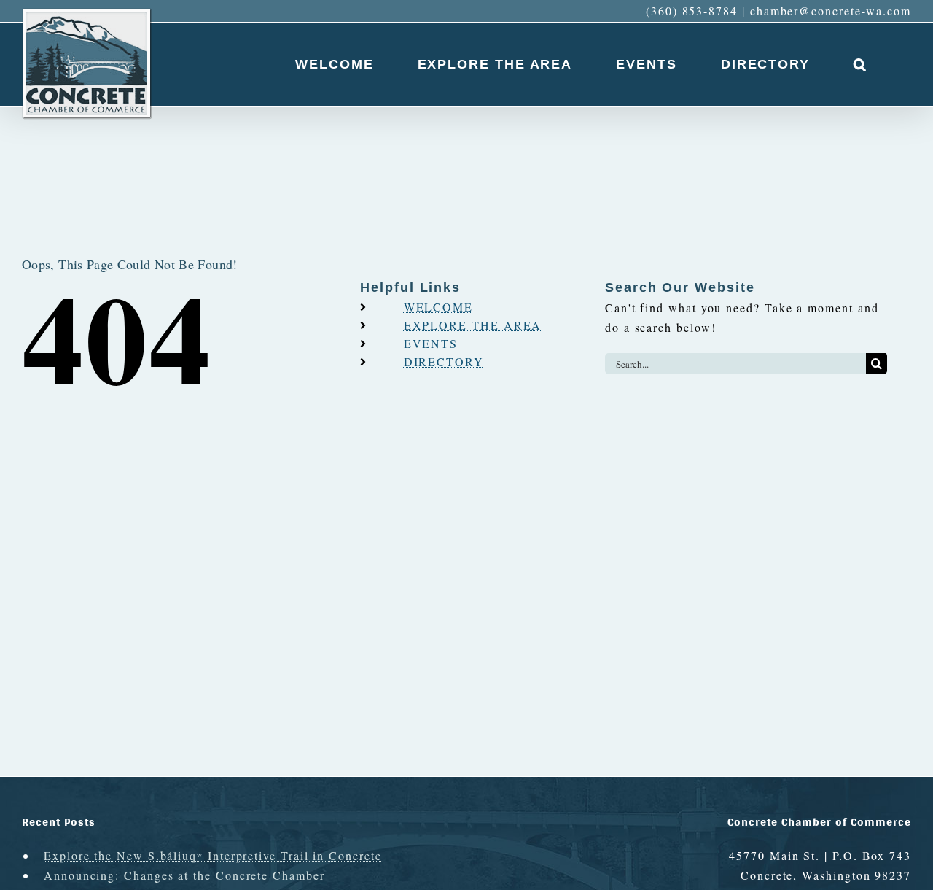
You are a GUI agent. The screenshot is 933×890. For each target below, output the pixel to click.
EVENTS (431, 343)
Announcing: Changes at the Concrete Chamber (184, 875)
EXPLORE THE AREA (473, 325)
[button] (860, 64)
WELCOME (438, 306)
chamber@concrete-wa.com (830, 10)
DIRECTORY (444, 361)
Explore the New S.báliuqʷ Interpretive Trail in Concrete (213, 855)
